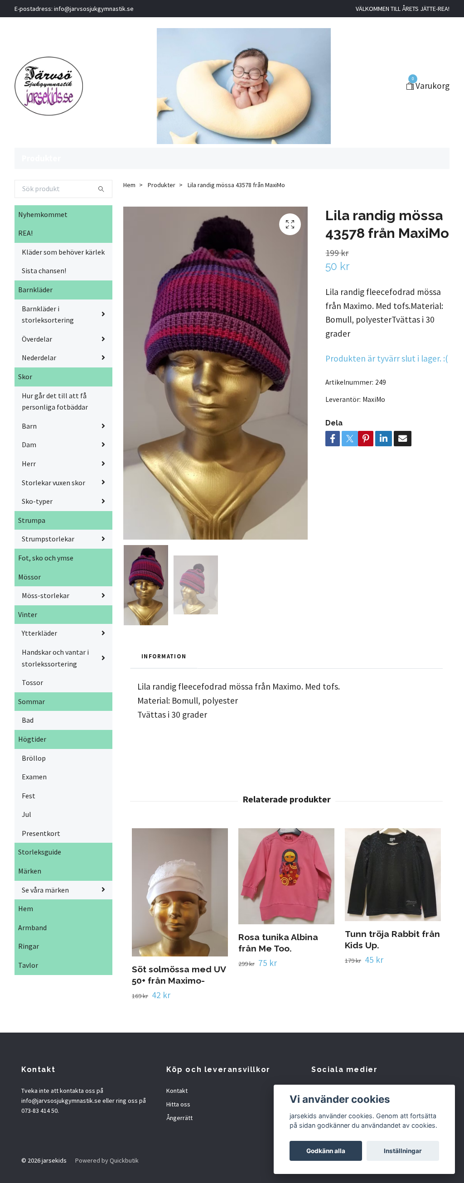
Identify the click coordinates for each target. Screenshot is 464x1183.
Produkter (41, 158)
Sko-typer (37, 501)
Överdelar (37, 338)
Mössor (29, 576)
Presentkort (41, 833)
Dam (29, 444)
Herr (29, 463)
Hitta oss (178, 1104)
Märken (29, 870)
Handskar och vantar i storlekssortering (55, 657)
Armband (32, 927)
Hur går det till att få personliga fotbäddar (55, 401)
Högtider (32, 739)
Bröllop (34, 758)
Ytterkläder (39, 632)
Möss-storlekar (45, 595)
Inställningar (403, 1150)
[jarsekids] (48, 86)
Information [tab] (163, 656)
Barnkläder (35, 289)
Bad (28, 719)
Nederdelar (39, 357)
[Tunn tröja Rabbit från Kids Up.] (393, 874)
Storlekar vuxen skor (53, 482)
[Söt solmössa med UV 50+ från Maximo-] (180, 892)
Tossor (32, 682)
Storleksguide (39, 851)
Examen (34, 776)
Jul (26, 814)
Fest (28, 795)
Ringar (28, 946)
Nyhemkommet (43, 214)
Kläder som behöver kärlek (63, 251)
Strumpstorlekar (48, 538)
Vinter (27, 614)
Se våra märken (45, 889)
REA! (25, 232)
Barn (29, 425)
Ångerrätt (179, 1118)
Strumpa (31, 520)
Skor (25, 376)
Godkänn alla (325, 1150)
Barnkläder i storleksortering (48, 314)
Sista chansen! (44, 270)
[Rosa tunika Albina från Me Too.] (286, 876)
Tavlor (28, 965)
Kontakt (177, 1090)
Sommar (31, 701)
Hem (25, 908)
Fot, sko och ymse (45, 557)
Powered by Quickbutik (107, 1160)
